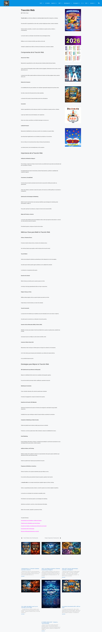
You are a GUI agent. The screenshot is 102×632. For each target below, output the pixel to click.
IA (81, 3)
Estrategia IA (75, 3)
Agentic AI (53, 3)
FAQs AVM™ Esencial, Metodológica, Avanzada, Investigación (70, 569)
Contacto (92, 3)
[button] (99, 3)
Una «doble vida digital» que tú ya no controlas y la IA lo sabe (29, 607)
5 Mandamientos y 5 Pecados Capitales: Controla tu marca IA (30, 569)
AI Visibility (47, 3)
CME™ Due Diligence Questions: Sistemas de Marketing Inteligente (51, 569)
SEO (86, 3)
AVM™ (41, 3)
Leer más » (23, 576)
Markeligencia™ (67, 3)
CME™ (59, 3)
